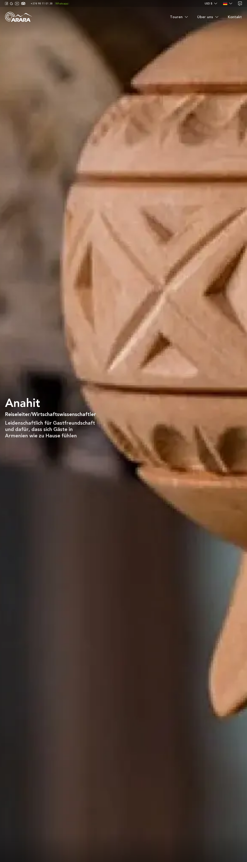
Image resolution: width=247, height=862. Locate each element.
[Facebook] (6, 3)
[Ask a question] (240, 4)
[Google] (11, 3)
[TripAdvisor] (23, 3)
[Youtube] (17, 3)
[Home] (18, 17)
